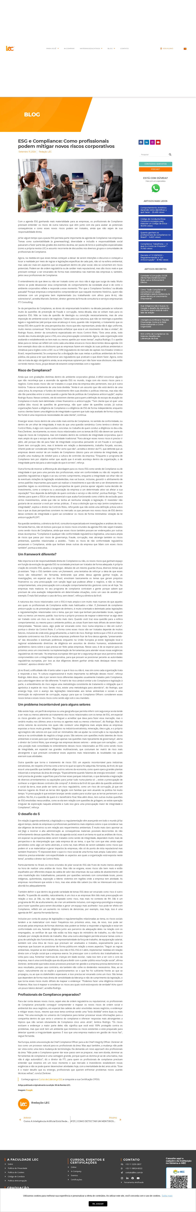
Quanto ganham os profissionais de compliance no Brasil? (156, 234)
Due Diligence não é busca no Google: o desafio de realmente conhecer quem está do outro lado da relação (155, 309)
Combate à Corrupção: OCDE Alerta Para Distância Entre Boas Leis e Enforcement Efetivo (154, 279)
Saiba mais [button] (167, 1196)
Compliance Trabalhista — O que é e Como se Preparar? (154, 245)
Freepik (29, 1090)
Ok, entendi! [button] (98, 1204)
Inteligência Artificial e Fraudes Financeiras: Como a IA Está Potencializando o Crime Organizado (155, 323)
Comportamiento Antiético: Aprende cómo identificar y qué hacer (154, 209)
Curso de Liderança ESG (50, 1079)
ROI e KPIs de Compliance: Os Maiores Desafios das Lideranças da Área (155, 336)
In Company (69, 48)
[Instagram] (152, 142)
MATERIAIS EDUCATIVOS (90, 48)
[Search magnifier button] (170, 154)
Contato (131, 1159)
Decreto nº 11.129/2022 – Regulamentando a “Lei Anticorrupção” (152, 257)
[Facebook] (141, 142)
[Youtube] (158, 142)
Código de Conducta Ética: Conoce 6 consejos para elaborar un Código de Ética (154, 221)
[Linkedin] (146, 142)
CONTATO (124, 48)
